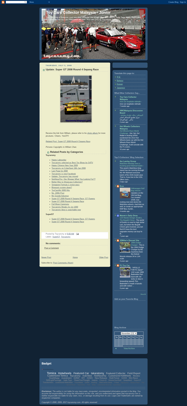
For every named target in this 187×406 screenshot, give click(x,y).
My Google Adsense (60, 196)
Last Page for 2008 (60, 171)
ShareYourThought (82, 380)
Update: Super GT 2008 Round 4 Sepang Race (72, 69)
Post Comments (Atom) (63, 263)
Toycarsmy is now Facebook (64, 174)
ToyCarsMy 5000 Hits (61, 190)
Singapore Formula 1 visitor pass (65, 185)
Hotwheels (64, 373)
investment (67, 378)
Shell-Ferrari (114, 378)
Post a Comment (51, 248)
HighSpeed (124, 382)
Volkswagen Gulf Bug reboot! (137, 189)
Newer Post (46, 257)
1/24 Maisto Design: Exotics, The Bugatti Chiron (131, 219)
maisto (94, 380)
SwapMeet (127, 380)
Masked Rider (135, 382)
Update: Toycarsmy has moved (65, 176)
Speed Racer (70, 385)
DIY (83, 378)
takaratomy (97, 373)
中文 (119, 77)
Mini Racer (133, 378)
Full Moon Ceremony (60, 204)
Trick (88, 385)
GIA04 (87, 382)
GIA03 (124, 378)
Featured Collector (115, 373)
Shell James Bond (105, 382)
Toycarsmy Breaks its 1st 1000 (65, 207)
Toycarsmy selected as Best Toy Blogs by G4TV (72, 163)
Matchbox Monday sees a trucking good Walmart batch (131, 165)
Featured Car (81, 373)
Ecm (122, 186)
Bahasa (120, 81)
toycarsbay (117, 385)
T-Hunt (116, 382)
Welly (94, 385)
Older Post (103, 257)
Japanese (121, 88)
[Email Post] (77, 234)
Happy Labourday (59, 160)
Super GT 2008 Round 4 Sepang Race (68, 201)
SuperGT (56, 237)
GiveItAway (54, 378)
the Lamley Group (128, 161)
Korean (120, 84)
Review (136, 376)
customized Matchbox (64, 382)
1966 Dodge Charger (136, 244)
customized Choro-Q (104, 385)
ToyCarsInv (81, 385)
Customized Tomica (57, 375)
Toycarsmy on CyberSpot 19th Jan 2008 (69, 168)
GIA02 (76, 378)
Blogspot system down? (62, 188)
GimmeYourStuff (114, 380)
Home (75, 257)
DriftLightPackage (53, 380)
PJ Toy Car (125, 265)
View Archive (129, 349)
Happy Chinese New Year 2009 (65, 165)
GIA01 (90, 378)
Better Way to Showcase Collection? (67, 182)
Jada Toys (67, 380)
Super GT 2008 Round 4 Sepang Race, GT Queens (73, 199)
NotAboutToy (100, 375)
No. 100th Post (58, 193)
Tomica (51, 373)
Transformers (48, 382)
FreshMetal (79, 382)
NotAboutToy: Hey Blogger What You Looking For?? (73, 179)
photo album (92, 133)
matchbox (87, 375)
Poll (143, 382)
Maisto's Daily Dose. (129, 216)
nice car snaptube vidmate (130, 102)
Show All (143, 294)
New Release (101, 378)
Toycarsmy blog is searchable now (66, 210)
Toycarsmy (65, 237)
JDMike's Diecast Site (129, 240)
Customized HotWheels (119, 375)
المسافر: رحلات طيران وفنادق (131, 115)
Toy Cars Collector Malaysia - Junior (78, 12)
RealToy (94, 382)
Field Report (133, 373)
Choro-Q (102, 380)
